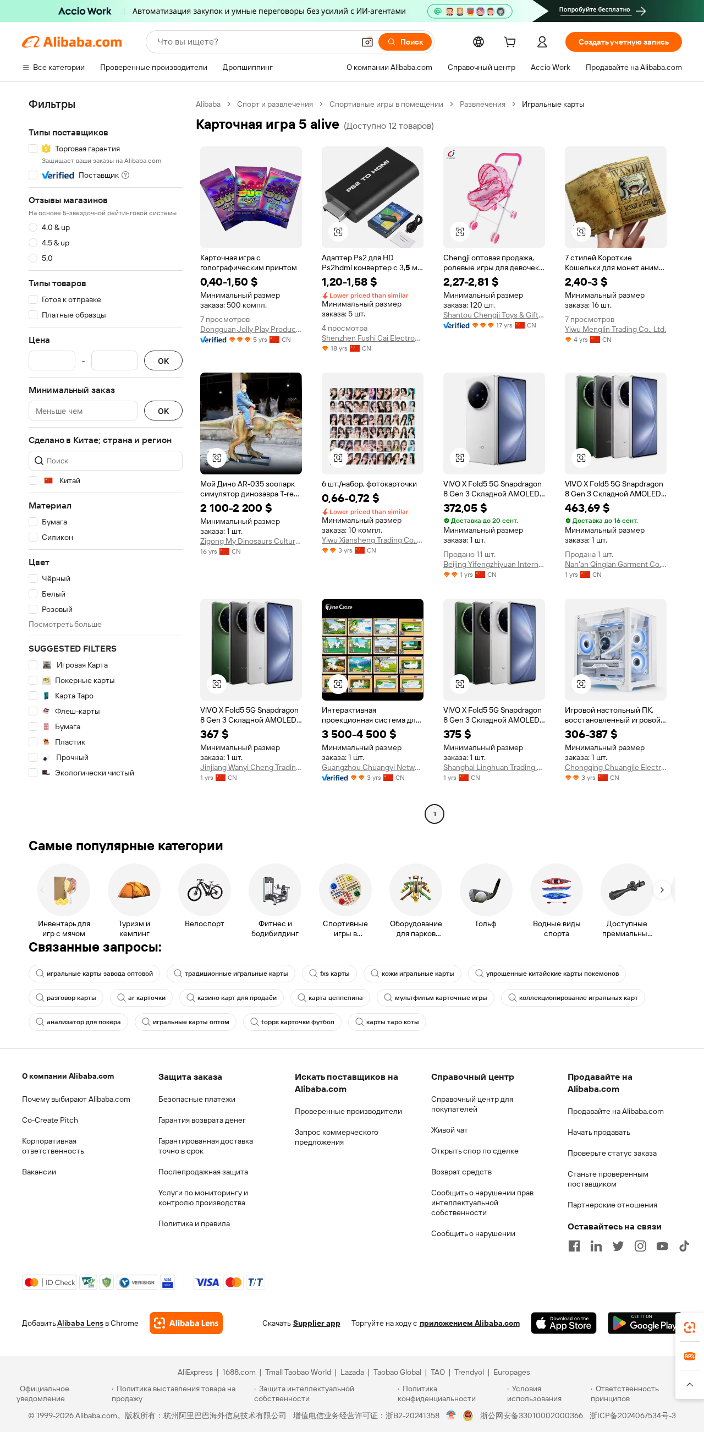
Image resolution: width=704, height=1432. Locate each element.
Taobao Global (397, 1372)
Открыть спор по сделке (475, 1150)
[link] (689, 1327)
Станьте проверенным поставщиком (608, 1178)
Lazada (352, 1372)
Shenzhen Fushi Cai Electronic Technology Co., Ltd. (373, 338)
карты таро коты (392, 1022)
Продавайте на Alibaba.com (616, 1111)
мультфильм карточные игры (441, 998)
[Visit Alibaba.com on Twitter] (618, 1246)
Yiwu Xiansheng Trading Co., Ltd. (373, 539)
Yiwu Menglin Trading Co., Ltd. (615, 329)
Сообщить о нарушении (473, 1233)
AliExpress (195, 1372)
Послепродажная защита (203, 1171)
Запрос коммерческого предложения (336, 1137)
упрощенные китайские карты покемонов (552, 973)
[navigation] (106, 460)
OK (163, 360)
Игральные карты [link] (553, 104)
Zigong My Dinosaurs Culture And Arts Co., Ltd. (251, 541)
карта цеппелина (336, 998)
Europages (511, 1372)
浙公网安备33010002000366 (531, 1415)
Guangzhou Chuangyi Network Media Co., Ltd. (373, 767)
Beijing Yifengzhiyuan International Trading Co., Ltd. (494, 564)
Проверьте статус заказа (612, 1153)
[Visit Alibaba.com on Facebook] (574, 1246)
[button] (367, 41)
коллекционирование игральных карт (578, 998)
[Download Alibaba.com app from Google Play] (645, 1323)
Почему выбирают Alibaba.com (76, 1099)
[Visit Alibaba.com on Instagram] (640, 1246)
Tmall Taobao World (298, 1372)
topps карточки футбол (297, 1022)
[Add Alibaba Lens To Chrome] (186, 1323)
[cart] (512, 43)
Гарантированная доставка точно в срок (205, 1145)
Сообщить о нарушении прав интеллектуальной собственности (482, 1202)
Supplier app (316, 1323)
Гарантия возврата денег (202, 1120)
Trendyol (469, 1372)
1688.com (239, 1372)
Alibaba (208, 104)
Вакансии (39, 1171)
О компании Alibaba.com (68, 1076)
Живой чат (449, 1129)
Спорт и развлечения (275, 104)
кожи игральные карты (418, 973)
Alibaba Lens (80, 1323)
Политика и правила (194, 1223)
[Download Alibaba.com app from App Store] (564, 1323)
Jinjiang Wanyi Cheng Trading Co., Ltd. (251, 767)
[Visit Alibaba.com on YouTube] (662, 1246)
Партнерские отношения (612, 1204)
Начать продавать (599, 1132)
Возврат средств (461, 1171)
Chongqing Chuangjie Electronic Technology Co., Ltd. (616, 767)
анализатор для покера (84, 1022)
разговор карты (71, 998)
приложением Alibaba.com (470, 1323)
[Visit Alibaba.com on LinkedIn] (596, 1246)
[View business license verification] (451, 1415)
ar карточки (147, 998)
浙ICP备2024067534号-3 (633, 1415)
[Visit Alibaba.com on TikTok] (684, 1246)
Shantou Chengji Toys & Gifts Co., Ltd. (494, 314)
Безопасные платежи (196, 1099)
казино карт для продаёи (237, 998)
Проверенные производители (348, 1111)
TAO (438, 1372)
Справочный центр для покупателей (472, 1104)
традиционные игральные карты (236, 973)
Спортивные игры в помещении (386, 104)
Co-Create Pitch (50, 1120)
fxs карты (335, 973)
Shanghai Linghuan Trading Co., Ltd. (494, 767)
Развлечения (482, 104)
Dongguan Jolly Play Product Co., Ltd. (251, 329)
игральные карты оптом (191, 1022)
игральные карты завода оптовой (100, 973)
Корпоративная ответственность (53, 1145)
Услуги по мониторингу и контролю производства (203, 1197)
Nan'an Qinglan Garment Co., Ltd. (616, 564)
